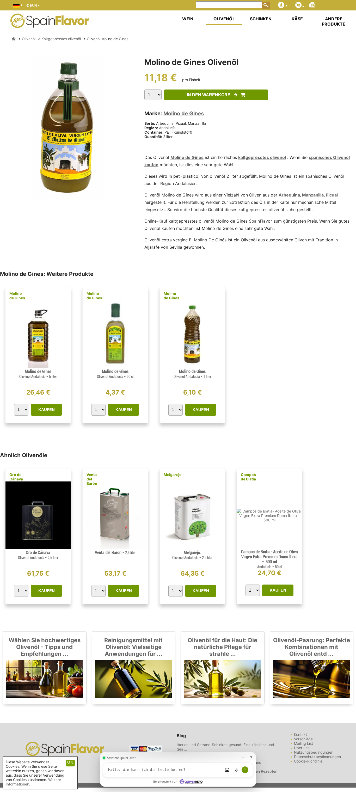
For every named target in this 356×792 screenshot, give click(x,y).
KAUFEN (46, 409)
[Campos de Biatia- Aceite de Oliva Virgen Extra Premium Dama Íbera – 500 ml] (269, 520)
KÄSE (297, 18)
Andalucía (167, 128)
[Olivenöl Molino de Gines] (38, 367)
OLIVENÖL (224, 18)
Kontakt (300, 734)
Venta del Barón (92, 479)
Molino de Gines (183, 113)
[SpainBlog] (312, 5)
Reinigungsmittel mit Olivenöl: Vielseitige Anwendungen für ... (133, 647)
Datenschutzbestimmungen (317, 756)
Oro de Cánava (16, 476)
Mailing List (303, 743)
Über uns (301, 748)
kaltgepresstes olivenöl (262, 157)
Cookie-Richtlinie (308, 761)
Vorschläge (303, 739)
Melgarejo (173, 474)
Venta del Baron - (115, 552)
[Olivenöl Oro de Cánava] (38, 548)
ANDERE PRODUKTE (333, 21)
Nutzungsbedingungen (313, 752)
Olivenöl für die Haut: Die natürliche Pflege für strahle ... (222, 647)
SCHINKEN (261, 18)
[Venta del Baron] (115, 548)
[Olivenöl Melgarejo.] (192, 548)
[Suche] (266, 5)
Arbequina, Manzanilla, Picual (308, 195)
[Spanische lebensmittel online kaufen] (49, 24)
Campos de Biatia (248, 476)
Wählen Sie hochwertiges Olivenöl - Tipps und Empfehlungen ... (45, 647)
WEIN (187, 18)
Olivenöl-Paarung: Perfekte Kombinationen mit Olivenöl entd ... (311, 647)
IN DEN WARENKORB (210, 95)
